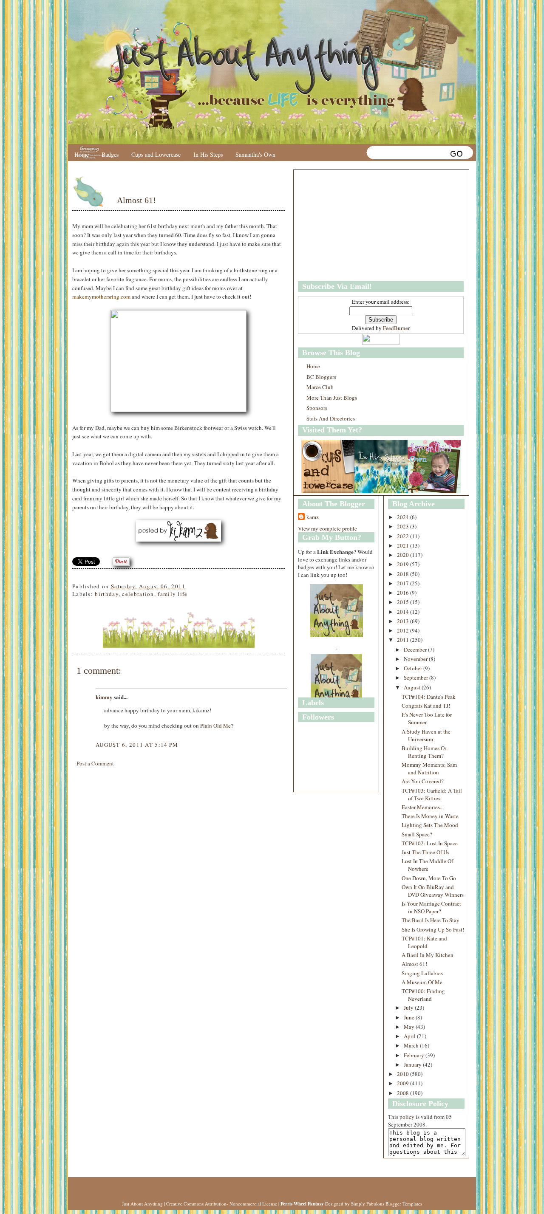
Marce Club (320, 387)
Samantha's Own (255, 154)
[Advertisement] (351, 225)
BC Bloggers (321, 377)
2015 (403, 602)
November (416, 659)
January (413, 1064)
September (416, 677)
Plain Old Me (215, 725)
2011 (403, 640)
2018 (403, 574)
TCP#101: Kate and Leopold (424, 942)
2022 (403, 536)
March (412, 1045)
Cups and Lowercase (156, 154)
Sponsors (316, 408)
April (410, 1036)
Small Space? (417, 834)
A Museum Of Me (422, 982)
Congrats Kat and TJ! (426, 705)
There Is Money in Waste (430, 816)
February (414, 1055)
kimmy (104, 697)
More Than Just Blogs (331, 397)
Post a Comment (95, 763)
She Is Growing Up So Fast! (433, 929)
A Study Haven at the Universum (426, 735)
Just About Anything (142, 1203)
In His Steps (208, 154)
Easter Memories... (423, 807)
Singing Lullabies (422, 973)
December (416, 649)
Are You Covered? (423, 781)
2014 (403, 611)
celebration (138, 594)
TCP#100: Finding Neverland (423, 994)
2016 (403, 592)
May (410, 1026)
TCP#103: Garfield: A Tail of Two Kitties (432, 794)
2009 (403, 1083)
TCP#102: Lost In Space (430, 843)
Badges (110, 154)
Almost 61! (136, 200)
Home (81, 154)
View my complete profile (327, 528)
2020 (403, 555)
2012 (403, 630)
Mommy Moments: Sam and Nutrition (429, 768)
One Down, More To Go (429, 878)
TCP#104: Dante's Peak (429, 696)
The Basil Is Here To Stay (430, 920)
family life (172, 594)
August (413, 687)
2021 (403, 545)
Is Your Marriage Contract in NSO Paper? (431, 907)
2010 (403, 1074)
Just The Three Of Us (425, 852)
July (409, 1007)
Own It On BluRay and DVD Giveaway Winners (433, 890)
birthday (106, 594)
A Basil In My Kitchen (427, 955)
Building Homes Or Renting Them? (424, 751)
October (413, 668)
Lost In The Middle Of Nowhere (427, 864)
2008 (403, 1093)
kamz (312, 517)
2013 (403, 621)
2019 (403, 564)
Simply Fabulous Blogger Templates (386, 1203)
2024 (403, 517)
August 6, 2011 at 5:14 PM (137, 744)
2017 (403, 583)
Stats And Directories (330, 418)
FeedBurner (396, 328)
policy (407, 1117)
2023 (403, 526)
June (410, 1017)
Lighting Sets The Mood (430, 825)
